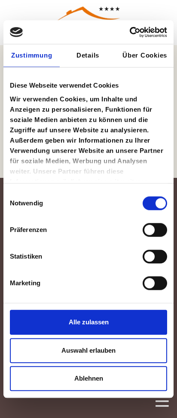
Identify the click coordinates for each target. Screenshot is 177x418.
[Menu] (162, 401)
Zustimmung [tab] (31, 55)
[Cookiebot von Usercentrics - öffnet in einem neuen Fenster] (129, 32)
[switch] (155, 230)
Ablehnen (88, 378)
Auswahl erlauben (88, 350)
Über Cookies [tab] (144, 55)
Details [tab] (87, 55)
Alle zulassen (89, 322)
